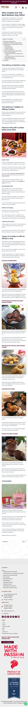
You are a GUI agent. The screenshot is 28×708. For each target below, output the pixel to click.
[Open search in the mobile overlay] (19, 7)
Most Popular (6, 577)
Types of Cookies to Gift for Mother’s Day (13, 51)
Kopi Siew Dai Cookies (10, 57)
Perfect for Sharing (9, 48)
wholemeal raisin (20, 173)
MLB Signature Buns (8, 578)
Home (3, 623)
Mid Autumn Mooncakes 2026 (10, 575)
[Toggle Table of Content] (23, 39)
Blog (3, 628)
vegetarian (21, 181)
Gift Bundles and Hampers (9, 585)
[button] (26, 8)
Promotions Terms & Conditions (10, 633)
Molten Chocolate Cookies (10, 58)
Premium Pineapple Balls (10, 52)
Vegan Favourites (7, 584)
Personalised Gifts (9, 46)
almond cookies (5, 175)
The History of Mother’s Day (9, 41)
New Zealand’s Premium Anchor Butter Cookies (14, 56)
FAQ (3, 630)
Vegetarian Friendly (8, 582)
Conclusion (5, 60)
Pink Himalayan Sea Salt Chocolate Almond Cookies (14, 54)
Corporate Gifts (6, 626)
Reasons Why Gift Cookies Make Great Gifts (13, 44)
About (3, 624)
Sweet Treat (7, 45)
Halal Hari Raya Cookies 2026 (10, 571)
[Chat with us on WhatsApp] (25, 703)
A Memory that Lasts (9, 49)
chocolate (12, 173)
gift (24, 24)
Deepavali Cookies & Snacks (10, 587)
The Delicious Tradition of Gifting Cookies (12, 42)
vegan (3, 182)
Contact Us (5, 631)
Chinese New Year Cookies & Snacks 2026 (13, 573)
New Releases (6, 580)
